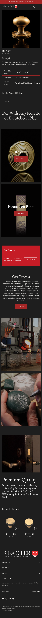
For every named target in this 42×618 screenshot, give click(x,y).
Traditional (28, 83)
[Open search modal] (34, 7)
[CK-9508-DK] (10, 522)
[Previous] (5, 2)
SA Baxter (15, 606)
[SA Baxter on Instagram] (6, 598)
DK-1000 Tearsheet (22, 78)
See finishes (31, 65)
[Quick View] (16, 528)
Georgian (36, 83)
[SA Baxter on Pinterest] (13, 598)
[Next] (36, 2)
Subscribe (36, 591)
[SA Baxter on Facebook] (3, 598)
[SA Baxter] (10, 6)
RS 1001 (22, 62)
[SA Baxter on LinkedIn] (10, 598)
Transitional (19, 83)
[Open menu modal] (39, 7)
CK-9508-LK (29, 534)
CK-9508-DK (11, 534)
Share (7, 101)
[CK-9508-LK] (29, 522)
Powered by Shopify (8, 610)
